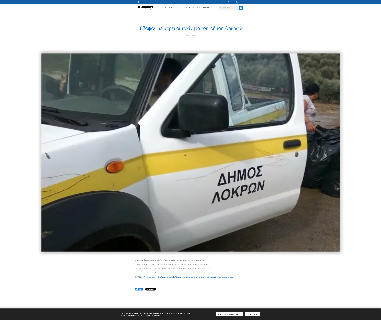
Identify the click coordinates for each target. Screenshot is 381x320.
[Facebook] (138, 2)
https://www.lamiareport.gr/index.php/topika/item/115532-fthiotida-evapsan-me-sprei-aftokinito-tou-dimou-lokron (186, 277)
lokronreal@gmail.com (236, 2)
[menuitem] (168, 8)
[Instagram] (141, 2)
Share (140, 289)
